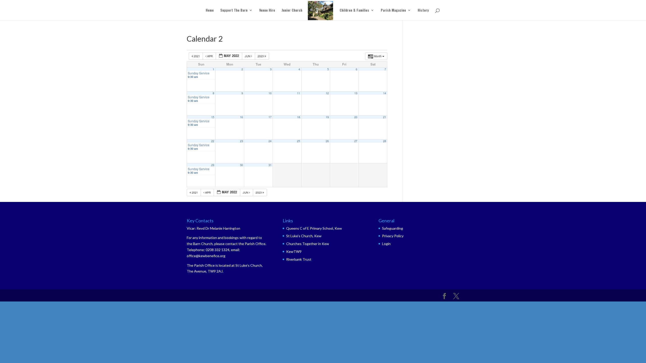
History (423, 10)
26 (327, 141)
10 (270, 93)
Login (386, 243)
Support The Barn (234, 10)
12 (327, 93)
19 (327, 117)
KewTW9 (294, 251)
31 (270, 165)
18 (298, 117)
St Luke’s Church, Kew (303, 236)
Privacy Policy (392, 236)
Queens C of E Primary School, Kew (314, 228)
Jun (248, 56)
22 (212, 141)
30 (241, 165)
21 (384, 117)
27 (355, 141)
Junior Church (292, 10)
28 (384, 141)
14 (384, 93)
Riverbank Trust (298, 259)
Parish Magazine (393, 10)
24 (270, 141)
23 (241, 141)
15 (212, 117)
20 (355, 117)
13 (355, 93)
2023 (261, 56)
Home (210, 10)
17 (270, 117)
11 (298, 93)
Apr (209, 56)
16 (241, 117)
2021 (197, 56)
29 (212, 165)
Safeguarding (392, 228)
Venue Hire (267, 10)
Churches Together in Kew (307, 243)
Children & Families (354, 10)
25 (298, 141)
